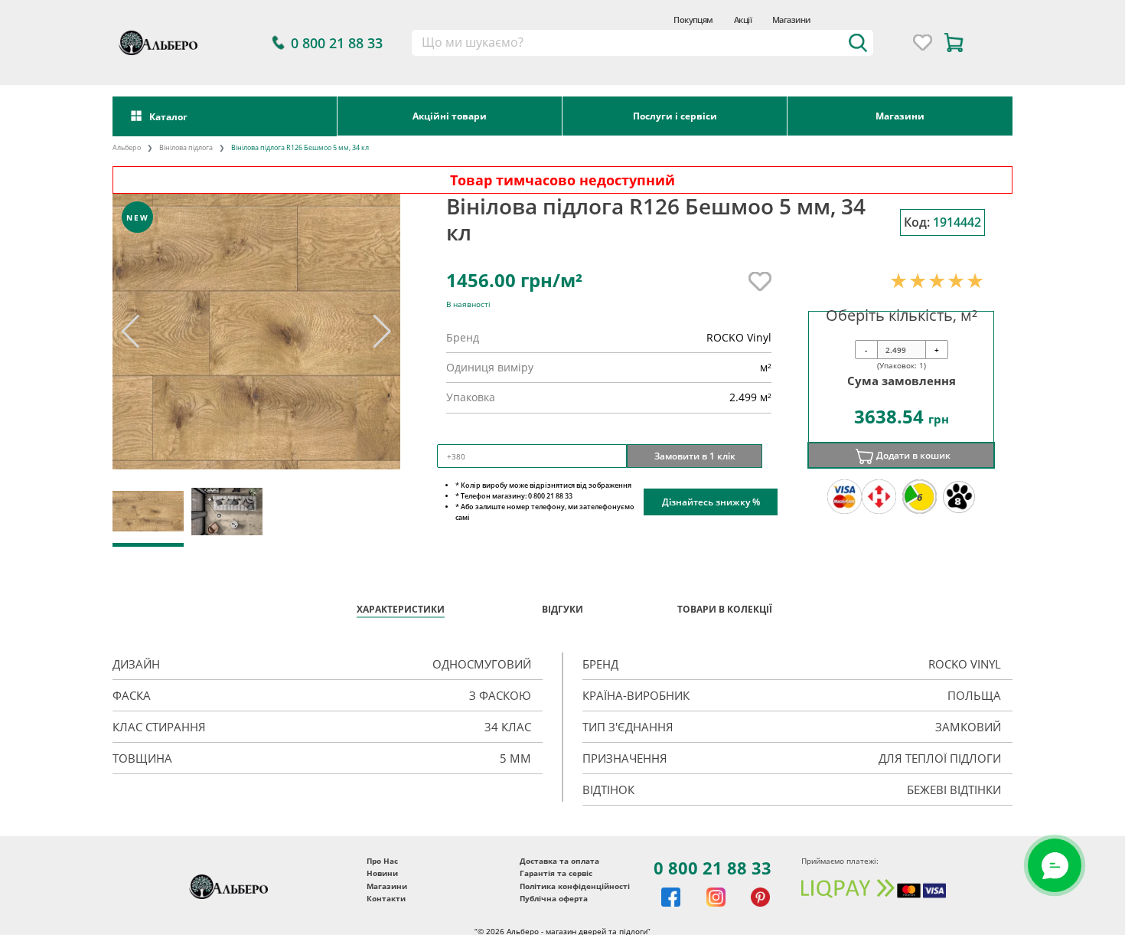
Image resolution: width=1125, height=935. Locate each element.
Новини (382, 873)
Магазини (791, 19)
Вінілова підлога (186, 147)
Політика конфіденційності (575, 886)
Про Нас (382, 860)
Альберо (126, 147)
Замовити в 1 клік (694, 456)
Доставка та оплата (559, 860)
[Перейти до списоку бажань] (922, 42)
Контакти (386, 898)
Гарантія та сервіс (556, 873)
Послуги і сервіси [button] (675, 116)
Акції (743, 19)
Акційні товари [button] (449, 116)
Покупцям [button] (693, 19)
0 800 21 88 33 (712, 867)
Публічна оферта (554, 898)
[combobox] (643, 43)
